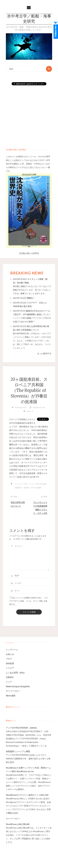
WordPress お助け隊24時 (18, 824)
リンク (9, 681)
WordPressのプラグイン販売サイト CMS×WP (27, 795)
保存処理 (10, 663)
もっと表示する (44, 353)
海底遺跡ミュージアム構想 (18, 751)
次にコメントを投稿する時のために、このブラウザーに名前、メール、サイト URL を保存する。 (28, 601)
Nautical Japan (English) (18, 686)
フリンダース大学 (21, 484)
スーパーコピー (13, 691)
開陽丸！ (31, 298)
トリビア (10, 668)
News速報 (10, 695)
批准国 (26, 488)
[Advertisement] (29, 115)
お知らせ (30, 411)
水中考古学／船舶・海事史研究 (29, 19)
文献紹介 (10, 677)
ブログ (9, 658)
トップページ (12, 649)
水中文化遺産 (36, 488)
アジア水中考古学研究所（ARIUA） (22, 728)
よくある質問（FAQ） (16, 672)
